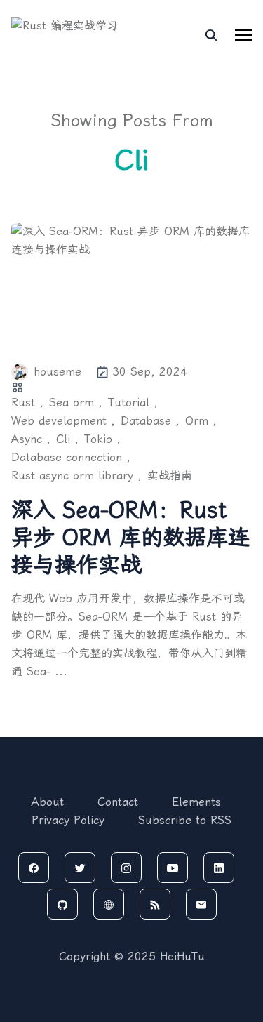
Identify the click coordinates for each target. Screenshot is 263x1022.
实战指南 (169, 475)
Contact (117, 802)
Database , (150, 420)
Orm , (201, 420)
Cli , (67, 439)
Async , (30, 439)
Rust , (27, 402)
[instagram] (126, 867)
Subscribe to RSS (184, 820)
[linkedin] (218, 867)
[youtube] (172, 867)
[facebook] (33, 867)
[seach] (211, 35)
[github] (62, 904)
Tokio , (102, 439)
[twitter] (80, 867)
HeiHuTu (182, 956)
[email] (201, 904)
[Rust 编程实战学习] (70, 35)
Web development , (63, 420)
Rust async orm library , (76, 475)
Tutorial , (133, 402)
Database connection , (70, 457)
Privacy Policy (68, 820)
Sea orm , (75, 402)
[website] (108, 904)
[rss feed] (155, 904)
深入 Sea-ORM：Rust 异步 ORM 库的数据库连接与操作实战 (130, 537)
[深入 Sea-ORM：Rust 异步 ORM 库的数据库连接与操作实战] (131, 284)
